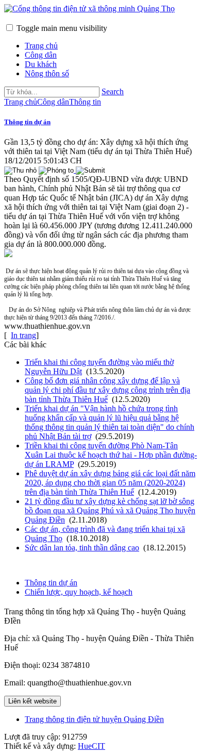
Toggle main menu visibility (61, 28)
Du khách (41, 64)
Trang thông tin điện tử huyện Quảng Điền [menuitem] (94, 719)
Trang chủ (41, 45)
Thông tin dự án (27, 122)
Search (113, 91)
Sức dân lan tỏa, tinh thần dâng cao (82, 547)
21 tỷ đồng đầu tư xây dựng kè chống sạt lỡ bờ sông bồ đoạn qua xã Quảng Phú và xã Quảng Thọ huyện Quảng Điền (110, 510)
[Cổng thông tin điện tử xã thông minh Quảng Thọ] (89, 8)
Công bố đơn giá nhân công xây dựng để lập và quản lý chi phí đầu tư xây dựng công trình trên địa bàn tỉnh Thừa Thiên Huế (107, 390)
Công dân (41, 55)
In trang (23, 335)
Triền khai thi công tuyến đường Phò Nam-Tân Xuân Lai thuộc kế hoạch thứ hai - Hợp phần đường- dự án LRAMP (111, 454)
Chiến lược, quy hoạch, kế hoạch (78, 592)
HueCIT (91, 746)
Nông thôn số (47, 73)
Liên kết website (32, 701)
